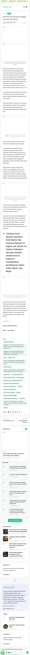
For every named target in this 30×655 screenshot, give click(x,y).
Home (4, 13)
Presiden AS (22, 398)
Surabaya (5, 407)
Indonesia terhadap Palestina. (9, 389)
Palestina (18, 392)
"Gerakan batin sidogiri (8, 341)
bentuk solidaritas (7, 366)
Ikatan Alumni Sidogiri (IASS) (9, 386)
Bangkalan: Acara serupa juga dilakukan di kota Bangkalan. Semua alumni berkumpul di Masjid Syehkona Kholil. (13, 346)
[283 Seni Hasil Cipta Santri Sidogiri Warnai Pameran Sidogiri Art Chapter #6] (6, 485)
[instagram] (6, 652)
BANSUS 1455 (11, 357)
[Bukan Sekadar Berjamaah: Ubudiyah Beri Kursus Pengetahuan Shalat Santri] (6, 494)
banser (4, 357)
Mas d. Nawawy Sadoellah (9, 392)
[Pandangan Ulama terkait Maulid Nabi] (6, 477)
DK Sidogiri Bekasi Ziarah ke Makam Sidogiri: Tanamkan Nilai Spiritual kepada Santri (18, 502)
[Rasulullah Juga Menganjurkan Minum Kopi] (5, 619)
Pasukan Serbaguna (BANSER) (10, 395)
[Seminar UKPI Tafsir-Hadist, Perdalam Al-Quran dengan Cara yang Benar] (15, 440)
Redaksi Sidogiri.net (11, 22)
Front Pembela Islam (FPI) (17, 374)
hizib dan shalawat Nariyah (9, 377)
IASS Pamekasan (20, 377)
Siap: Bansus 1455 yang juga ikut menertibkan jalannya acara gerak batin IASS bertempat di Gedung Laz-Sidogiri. (14, 403)
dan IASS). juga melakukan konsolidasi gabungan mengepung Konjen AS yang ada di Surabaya (14, 370)
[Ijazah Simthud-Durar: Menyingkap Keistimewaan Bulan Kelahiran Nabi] (6, 469)
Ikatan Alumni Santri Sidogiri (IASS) (11, 383)
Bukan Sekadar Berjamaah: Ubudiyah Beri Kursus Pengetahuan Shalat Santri (18, 493)
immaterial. (20, 386)
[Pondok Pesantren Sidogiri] (7, 7)
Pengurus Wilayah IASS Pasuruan (10, 398)
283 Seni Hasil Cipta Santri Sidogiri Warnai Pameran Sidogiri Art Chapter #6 (18, 484)
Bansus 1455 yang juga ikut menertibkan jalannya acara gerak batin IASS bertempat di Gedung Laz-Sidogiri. (14, 362)
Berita (9, 13)
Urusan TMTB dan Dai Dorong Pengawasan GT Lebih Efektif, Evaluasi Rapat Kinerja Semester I (17, 511)
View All (25, 526)
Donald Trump (6, 374)
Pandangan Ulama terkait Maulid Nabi (18, 474)
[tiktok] (11, 652)
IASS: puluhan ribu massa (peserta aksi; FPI (12, 380)
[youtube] (8, 652)
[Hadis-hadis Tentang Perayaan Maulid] (5, 626)
